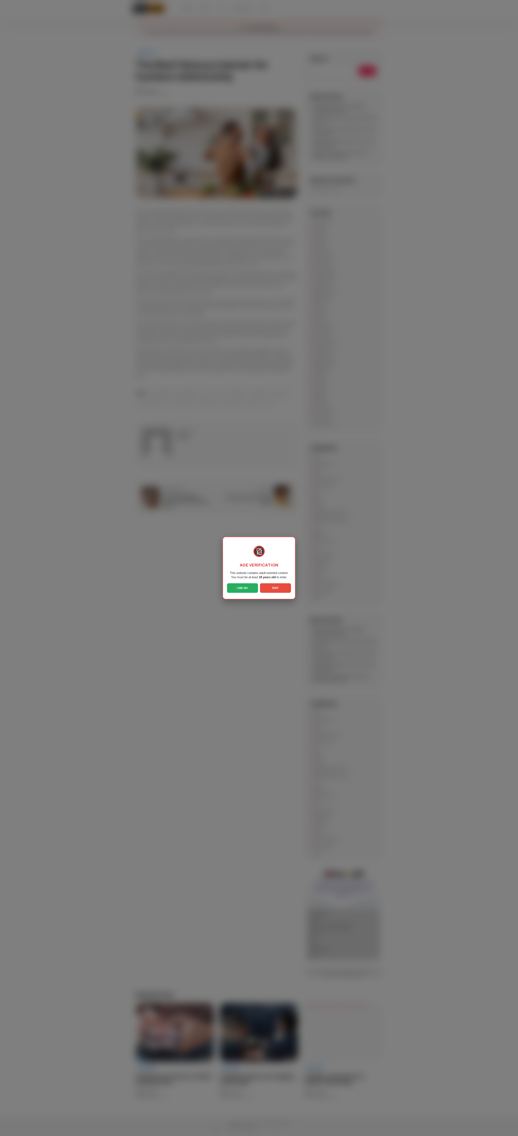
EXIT (275, 588)
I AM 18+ (242, 588)
